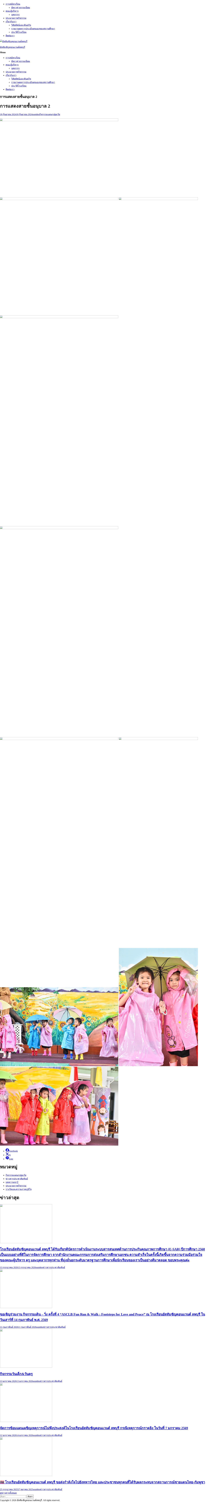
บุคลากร (15, 14)
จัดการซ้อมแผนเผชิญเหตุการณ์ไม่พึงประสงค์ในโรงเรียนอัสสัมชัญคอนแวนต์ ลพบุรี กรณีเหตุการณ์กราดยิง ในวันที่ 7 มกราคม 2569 (94, 1428)
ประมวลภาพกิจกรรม (16, 18)
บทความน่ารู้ (12, 1182)
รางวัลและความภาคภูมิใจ (19, 1189)
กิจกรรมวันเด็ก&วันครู (16, 1374)
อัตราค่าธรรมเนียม (20, 7)
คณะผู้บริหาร (12, 11)
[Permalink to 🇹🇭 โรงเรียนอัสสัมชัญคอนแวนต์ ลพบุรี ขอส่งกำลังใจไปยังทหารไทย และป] (26, 1475)
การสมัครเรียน (13, 4)
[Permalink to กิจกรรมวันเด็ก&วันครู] (26, 1367)
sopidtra (35, 114)
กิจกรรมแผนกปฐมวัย (49, 114)
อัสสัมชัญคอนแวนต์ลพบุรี (12, 47)
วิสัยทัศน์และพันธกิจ (21, 25)
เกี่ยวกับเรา (11, 21)
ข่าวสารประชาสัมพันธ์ (17, 1179)
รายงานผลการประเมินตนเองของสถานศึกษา (33, 28)
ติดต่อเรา (10, 35)
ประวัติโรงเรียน (18, 32)
